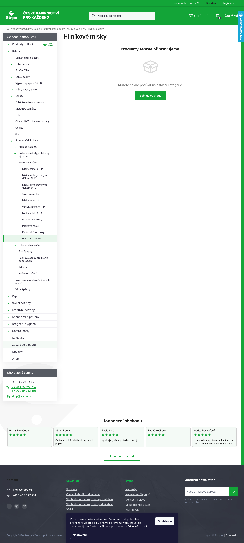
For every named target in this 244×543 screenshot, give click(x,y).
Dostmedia (232, 535)
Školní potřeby (21, 303)
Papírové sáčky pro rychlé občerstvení (33, 259)
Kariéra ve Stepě (136, 494)
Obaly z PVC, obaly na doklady (32, 121)
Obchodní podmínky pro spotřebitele (89, 499)
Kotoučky (18, 337)
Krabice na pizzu (28, 146)
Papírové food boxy (33, 232)
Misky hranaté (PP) (33, 168)
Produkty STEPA (22, 44)
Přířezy (23, 267)
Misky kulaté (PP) (32, 213)
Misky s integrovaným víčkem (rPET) (34, 186)
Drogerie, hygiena (24, 324)
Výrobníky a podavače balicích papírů (32, 281)
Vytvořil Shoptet (214, 535)
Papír (15, 296)
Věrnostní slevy (135, 499)
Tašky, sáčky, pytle (26, 89)
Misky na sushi (30, 200)
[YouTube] (24, 506)
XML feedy (132, 510)
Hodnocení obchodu (122, 456)
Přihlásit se (233, 491)
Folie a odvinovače (29, 245)
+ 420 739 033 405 (24, 390)
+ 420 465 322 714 (23, 387)
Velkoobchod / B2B (137, 504)
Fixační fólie (22, 70)
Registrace (228, 3)
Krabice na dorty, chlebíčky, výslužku (34, 155)
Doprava (71, 489)
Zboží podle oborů (24, 344)
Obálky (19, 127)
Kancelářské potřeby (25, 317)
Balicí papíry (22, 64)
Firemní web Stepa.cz (184, 3)
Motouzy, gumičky (25, 108)
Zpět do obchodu (150, 95)
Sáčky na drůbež (28, 273)
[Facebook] (9, 506)
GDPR (70, 509)
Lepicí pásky (22, 76)
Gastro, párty (21, 331)
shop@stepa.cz (21, 396)
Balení (16, 51)
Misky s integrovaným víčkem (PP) (34, 177)
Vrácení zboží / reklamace (83, 494)
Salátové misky (30, 194)
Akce (15, 358)
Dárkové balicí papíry (27, 57)
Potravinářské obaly (26, 140)
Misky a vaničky (28, 162)
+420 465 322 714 (24, 495)
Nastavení (80, 535)
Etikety (19, 95)
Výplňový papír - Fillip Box (30, 83)
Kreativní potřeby (23, 310)
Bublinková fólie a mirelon (29, 102)
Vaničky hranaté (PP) (34, 206)
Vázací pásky (22, 289)
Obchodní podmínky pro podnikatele (89, 504)
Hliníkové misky (31, 238)
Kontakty (131, 489)
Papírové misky (30, 225)
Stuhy (18, 134)
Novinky (17, 351)
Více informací (137, 526)
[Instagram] (16, 506)
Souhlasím (165, 521)
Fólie (18, 115)
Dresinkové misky (32, 219)
